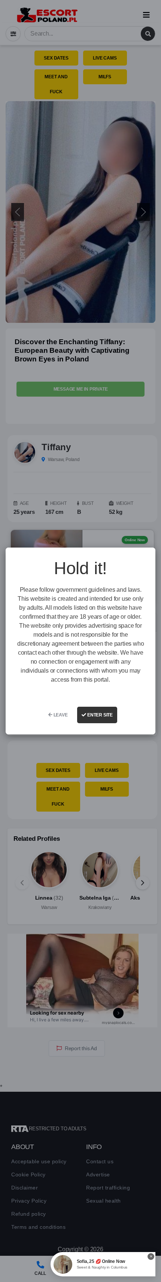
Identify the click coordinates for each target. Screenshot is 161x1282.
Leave (60, 715)
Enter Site (99, 715)
